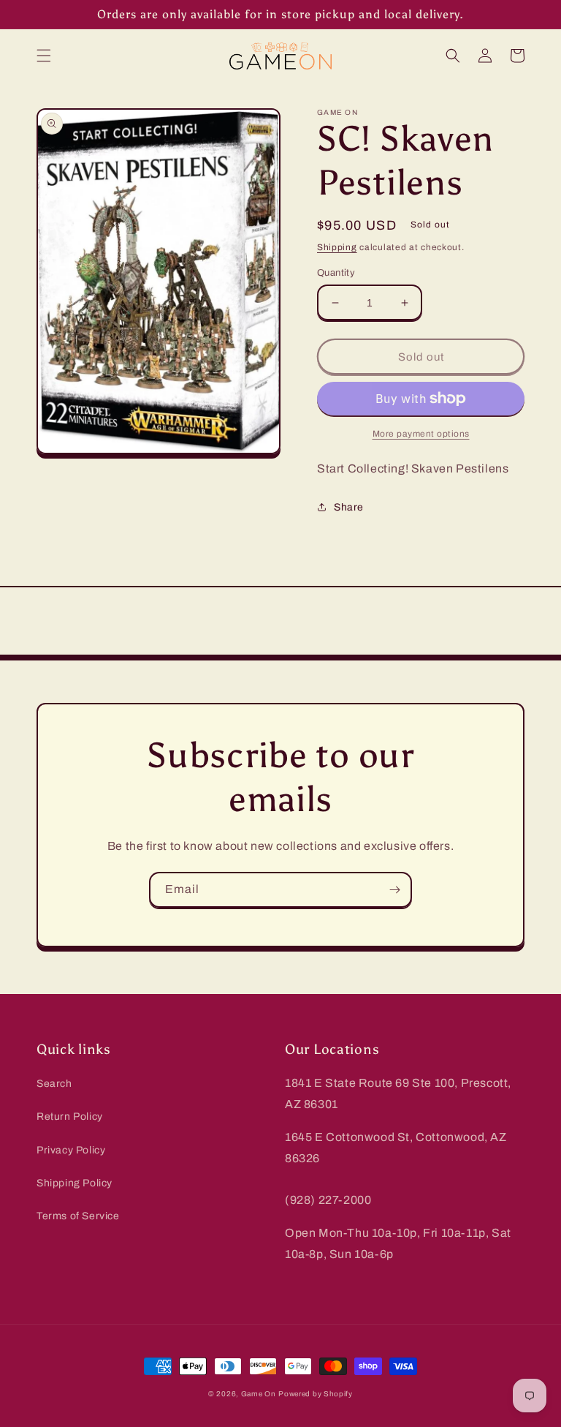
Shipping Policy (74, 1183)
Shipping (337, 247)
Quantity (336, 273)
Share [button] (349, 507)
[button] (44, 55)
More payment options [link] (421, 434)
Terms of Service (78, 1215)
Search (54, 1083)
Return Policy (70, 1116)
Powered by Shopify (315, 1394)
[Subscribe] (394, 890)
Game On (258, 1394)
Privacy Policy (71, 1150)
